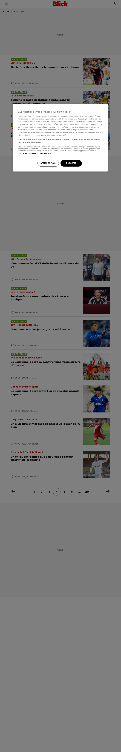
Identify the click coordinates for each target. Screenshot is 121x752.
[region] (60, 138)
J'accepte (71, 163)
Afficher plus (47, 163)
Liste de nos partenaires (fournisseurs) (34, 153)
